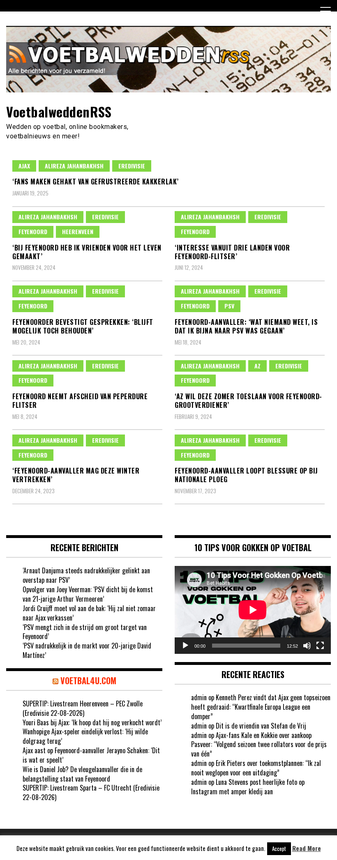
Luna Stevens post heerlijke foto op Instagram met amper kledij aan (248, 786)
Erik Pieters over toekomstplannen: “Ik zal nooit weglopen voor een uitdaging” (256, 767)
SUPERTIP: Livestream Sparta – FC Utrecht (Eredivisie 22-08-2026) (91, 792)
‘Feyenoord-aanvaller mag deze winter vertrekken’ (75, 475)
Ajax (24, 165)
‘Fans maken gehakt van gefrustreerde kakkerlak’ (95, 181)
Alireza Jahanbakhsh (74, 165)
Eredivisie (131, 165)
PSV (229, 305)
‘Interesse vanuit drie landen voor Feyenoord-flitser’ (232, 252)
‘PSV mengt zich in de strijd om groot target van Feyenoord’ (85, 632)
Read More (306, 848)
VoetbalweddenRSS (58, 111)
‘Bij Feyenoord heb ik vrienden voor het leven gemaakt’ (87, 252)
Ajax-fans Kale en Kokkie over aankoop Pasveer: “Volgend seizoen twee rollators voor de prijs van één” (259, 744)
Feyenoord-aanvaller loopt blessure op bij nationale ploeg (246, 475)
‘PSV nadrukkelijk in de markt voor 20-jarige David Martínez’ (87, 650)
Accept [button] (279, 848)
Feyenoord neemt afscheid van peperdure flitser (80, 400)
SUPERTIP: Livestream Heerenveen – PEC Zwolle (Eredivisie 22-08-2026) (83, 708)
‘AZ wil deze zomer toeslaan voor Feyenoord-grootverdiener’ (248, 400)
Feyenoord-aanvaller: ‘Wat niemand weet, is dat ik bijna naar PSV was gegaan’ (246, 326)
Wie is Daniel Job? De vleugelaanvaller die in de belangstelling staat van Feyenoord (82, 774)
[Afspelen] (185, 646)
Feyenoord (32, 231)
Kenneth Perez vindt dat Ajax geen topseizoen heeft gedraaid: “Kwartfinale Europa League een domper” (260, 706)
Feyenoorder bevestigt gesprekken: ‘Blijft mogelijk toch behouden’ (82, 326)
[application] (253, 610)
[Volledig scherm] (320, 646)
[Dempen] (307, 646)
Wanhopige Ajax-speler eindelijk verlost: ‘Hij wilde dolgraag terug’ (85, 736)
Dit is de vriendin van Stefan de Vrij (261, 726)
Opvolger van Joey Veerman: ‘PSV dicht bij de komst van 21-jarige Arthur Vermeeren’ (88, 594)
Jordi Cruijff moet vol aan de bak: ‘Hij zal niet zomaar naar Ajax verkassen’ (89, 613)
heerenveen (77, 231)
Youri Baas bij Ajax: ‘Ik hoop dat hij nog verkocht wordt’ (92, 722)
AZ (257, 365)
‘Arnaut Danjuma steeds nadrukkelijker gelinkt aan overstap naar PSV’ (86, 575)
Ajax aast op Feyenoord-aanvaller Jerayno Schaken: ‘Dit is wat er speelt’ (91, 755)
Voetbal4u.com (88, 680)
